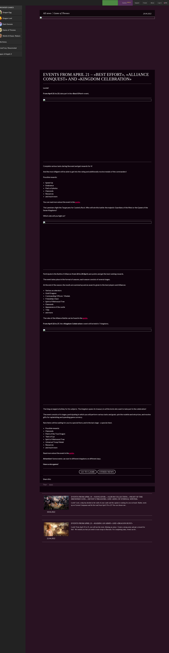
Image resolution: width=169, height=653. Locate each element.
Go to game (88, 472)
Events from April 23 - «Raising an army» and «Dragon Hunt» (102, 523)
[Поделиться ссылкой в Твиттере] (74, 479)
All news (47, 13)
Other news (106, 472)
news (51, 484)
